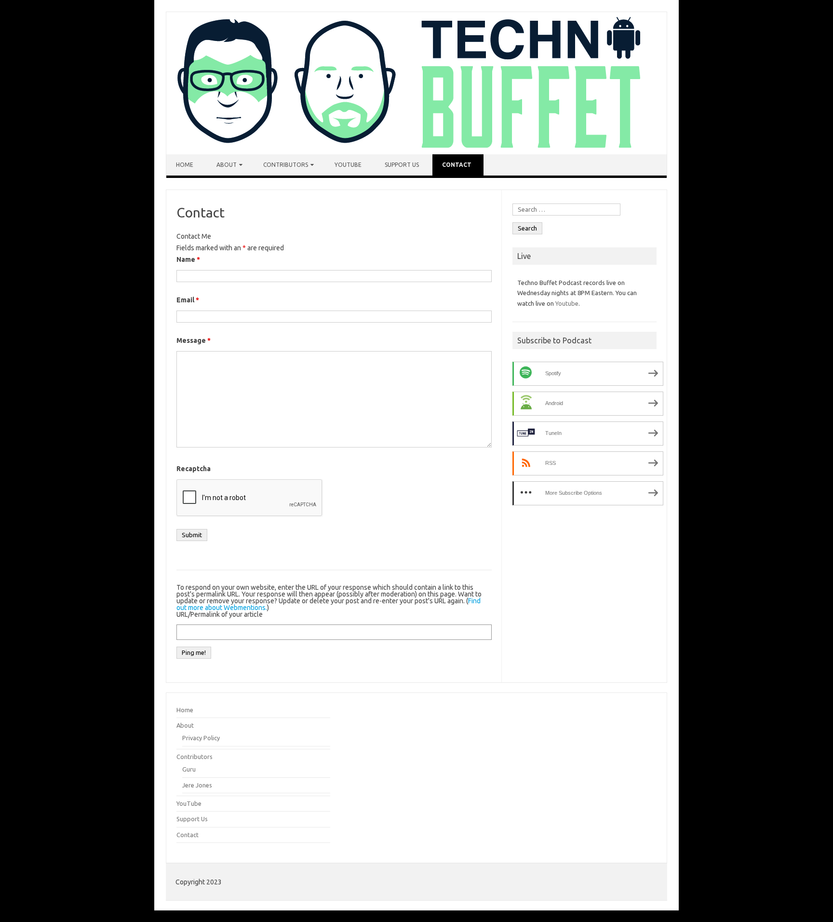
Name (188, 259)
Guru (189, 769)
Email (187, 300)
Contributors (285, 165)
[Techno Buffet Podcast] (407, 152)
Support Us (402, 165)
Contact (456, 165)
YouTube (348, 165)
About (226, 165)
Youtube (566, 303)
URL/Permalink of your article (219, 614)
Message (193, 340)
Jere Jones (197, 785)
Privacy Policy (201, 737)
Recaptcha (193, 469)
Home (184, 165)
